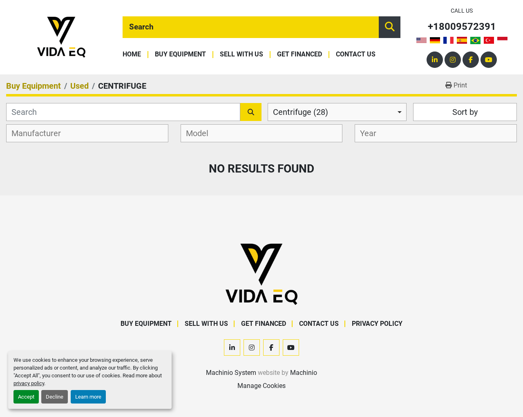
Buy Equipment (180, 54)
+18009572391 (462, 27)
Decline (54, 397)
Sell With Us (241, 54)
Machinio (303, 373)
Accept (26, 397)
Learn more (88, 397)
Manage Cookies (261, 386)
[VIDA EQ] (261, 274)
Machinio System (231, 373)
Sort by (465, 112)
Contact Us (355, 54)
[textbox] (40, 133)
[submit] (389, 27)
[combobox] (337, 112)
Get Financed (299, 54)
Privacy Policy (377, 323)
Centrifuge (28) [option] (300, 112)
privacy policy (28, 383)
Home (132, 54)
